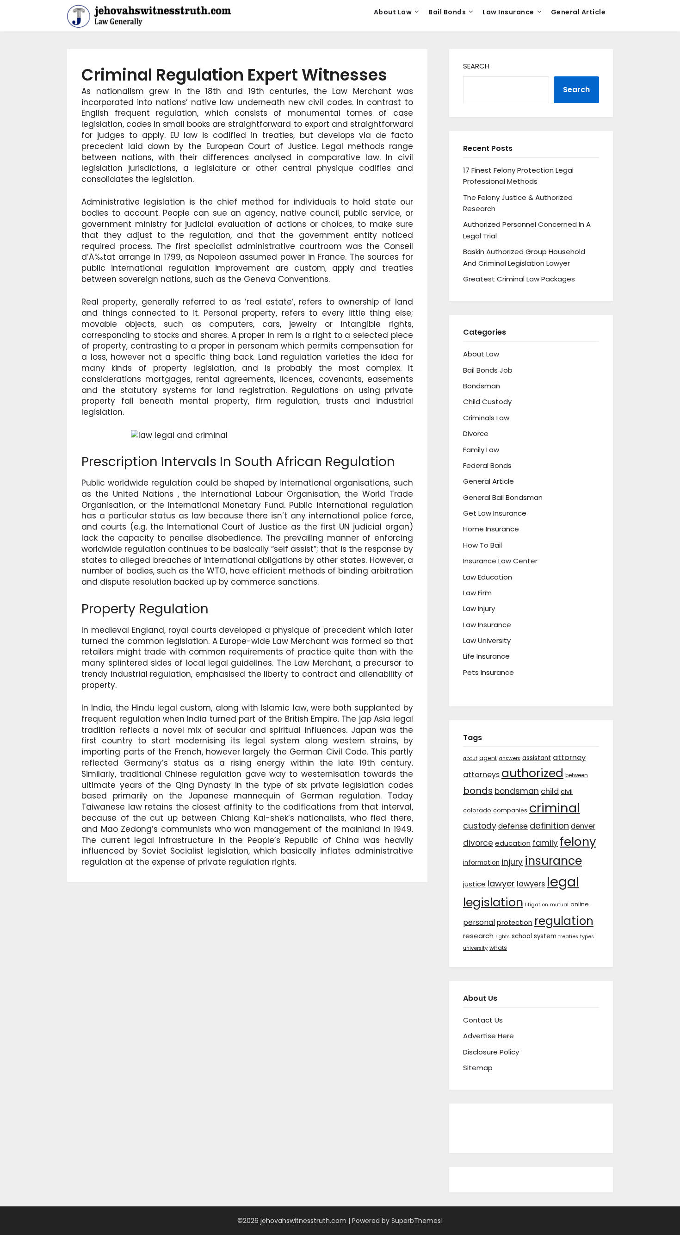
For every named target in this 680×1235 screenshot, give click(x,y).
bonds (478, 790)
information (481, 862)
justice (474, 884)
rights (502, 936)
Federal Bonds (487, 465)
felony (578, 841)
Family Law (481, 450)
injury (512, 861)
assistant (536, 758)
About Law (393, 12)
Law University (487, 640)
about (470, 758)
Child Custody (487, 401)
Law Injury (479, 608)
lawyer (501, 883)
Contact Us (483, 1020)
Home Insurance (491, 529)
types (587, 936)
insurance (553, 861)
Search (476, 66)
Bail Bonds (447, 12)
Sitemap (478, 1068)
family (545, 842)
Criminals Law (486, 418)
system (545, 936)
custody (479, 825)
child (550, 791)
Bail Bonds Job (488, 370)
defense (513, 826)
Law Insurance (508, 12)
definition (549, 825)
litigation (536, 904)
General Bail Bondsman (503, 497)
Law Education (487, 577)
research (478, 936)
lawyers (531, 884)
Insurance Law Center (500, 561)
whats (498, 948)
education (513, 843)
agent (488, 758)
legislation (493, 902)
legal (563, 881)
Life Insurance (486, 656)
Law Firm (477, 593)
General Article (578, 12)
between (576, 775)
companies (510, 810)
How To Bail (482, 545)
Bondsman (481, 386)
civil (567, 791)
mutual (559, 904)
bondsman (517, 791)
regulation (563, 921)
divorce (478, 842)
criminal (554, 808)
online (579, 904)
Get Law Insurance (494, 513)
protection (514, 922)
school (522, 936)
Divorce (475, 433)
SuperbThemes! (417, 1220)
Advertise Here (488, 1036)
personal (479, 922)
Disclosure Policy (491, 1052)
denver (583, 826)
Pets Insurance (488, 672)
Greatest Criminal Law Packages (519, 279)
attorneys (481, 774)
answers (509, 758)
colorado (477, 810)
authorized (532, 773)
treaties (568, 936)
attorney (569, 757)
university (475, 948)
